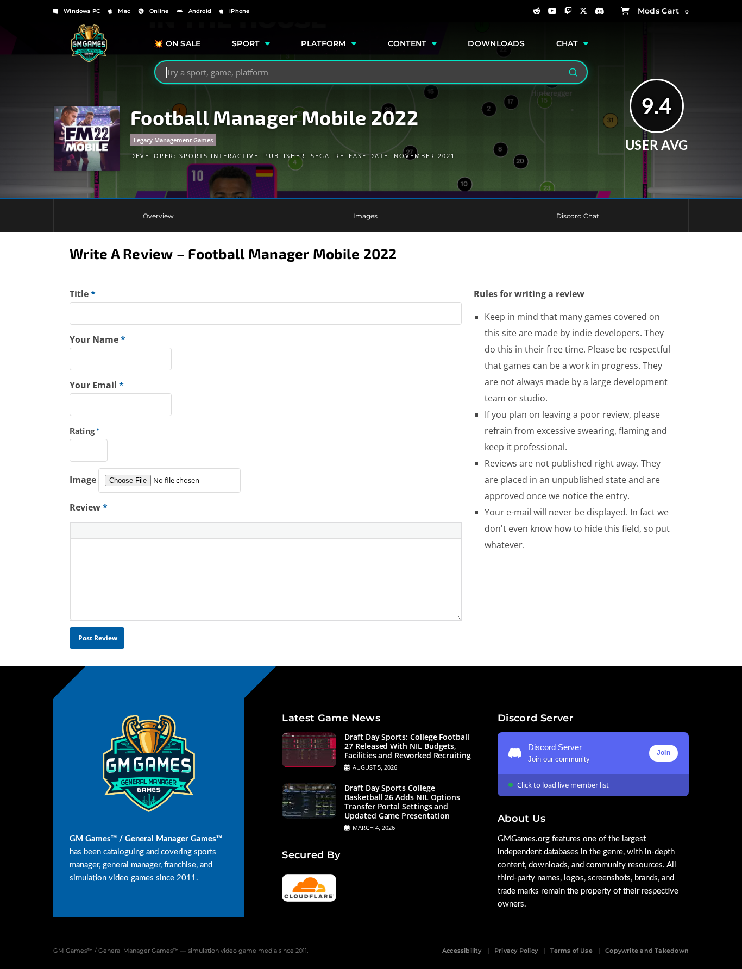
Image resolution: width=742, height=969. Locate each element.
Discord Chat (577, 216)
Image (83, 480)
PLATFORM (323, 43)
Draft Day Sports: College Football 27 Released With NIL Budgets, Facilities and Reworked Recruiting (407, 746)
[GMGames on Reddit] (536, 11)
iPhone (239, 11)
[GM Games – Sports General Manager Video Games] (88, 60)
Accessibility (462, 951)
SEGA (320, 156)
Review (89, 507)
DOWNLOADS (496, 43)
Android (199, 11)
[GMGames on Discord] (600, 11)
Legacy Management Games (173, 140)
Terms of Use (571, 951)
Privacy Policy (516, 951)
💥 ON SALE (177, 43)
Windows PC (82, 11)
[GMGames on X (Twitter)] (583, 11)
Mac (124, 11)
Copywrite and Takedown (647, 951)
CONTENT (407, 43)
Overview (158, 216)
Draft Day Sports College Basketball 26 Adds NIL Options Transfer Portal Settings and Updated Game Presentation (402, 802)
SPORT (245, 43)
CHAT (567, 43)
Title (83, 294)
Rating (84, 430)
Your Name (97, 339)
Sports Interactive (219, 156)
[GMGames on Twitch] (568, 11)
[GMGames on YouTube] (552, 11)
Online (158, 11)
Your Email (97, 385)
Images (365, 216)
